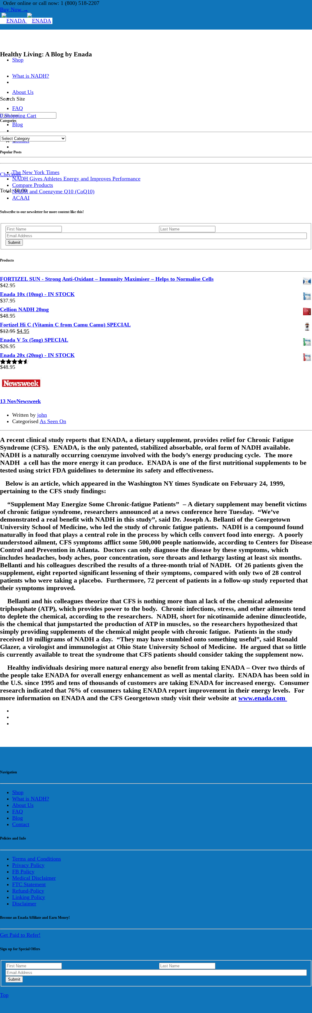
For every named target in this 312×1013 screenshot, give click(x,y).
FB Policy (23, 872)
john (42, 415)
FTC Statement (29, 884)
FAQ (17, 811)
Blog (17, 124)
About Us (23, 805)
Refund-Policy (28, 891)
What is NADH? (30, 76)
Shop (17, 60)
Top (4, 995)
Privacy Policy (28, 865)
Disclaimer (24, 904)
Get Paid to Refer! (20, 935)
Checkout (10, 174)
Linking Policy (28, 897)
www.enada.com (262, 698)
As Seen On (53, 421)
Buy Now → (14, 9)
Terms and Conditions (36, 859)
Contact (20, 824)
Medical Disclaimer (34, 878)
